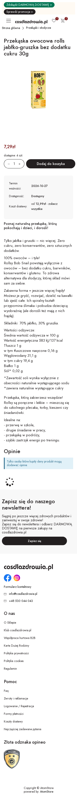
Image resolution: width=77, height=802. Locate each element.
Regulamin (10, 668)
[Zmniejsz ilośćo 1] (7, 163)
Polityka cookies (14, 661)
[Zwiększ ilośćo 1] (21, 163)
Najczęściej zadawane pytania (22, 729)
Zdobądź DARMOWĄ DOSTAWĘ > (29, 5)
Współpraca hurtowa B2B (20, 638)
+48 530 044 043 (21, 601)
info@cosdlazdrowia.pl (23, 594)
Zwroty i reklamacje (16, 698)
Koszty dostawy (13, 721)
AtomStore (46, 791)
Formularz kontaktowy (17, 587)
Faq (6, 691)
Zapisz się (34, 541)
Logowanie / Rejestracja (19, 706)
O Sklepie (10, 622)
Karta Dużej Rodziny (16, 645)
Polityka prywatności (16, 653)
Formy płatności (14, 714)
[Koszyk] (63, 21)
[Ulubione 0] (53, 21)
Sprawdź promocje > (19, 12)
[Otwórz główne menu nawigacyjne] (9, 20)
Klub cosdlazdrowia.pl (17, 630)
